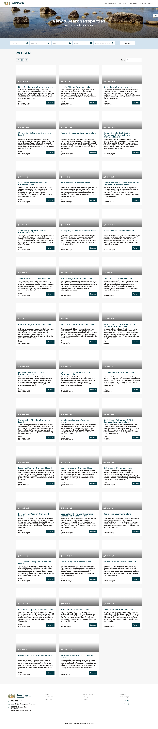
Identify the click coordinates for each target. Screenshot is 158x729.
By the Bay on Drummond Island (118, 468)
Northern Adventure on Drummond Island (77, 656)
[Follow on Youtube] (128, 704)
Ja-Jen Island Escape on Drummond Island (34, 563)
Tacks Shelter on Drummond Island (34, 278)
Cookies (85, 699)
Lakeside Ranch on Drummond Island (35, 655)
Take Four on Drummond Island (75, 609)
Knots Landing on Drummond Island (120, 372)
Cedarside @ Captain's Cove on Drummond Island (32, 231)
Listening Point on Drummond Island (35, 468)
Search (127, 43)
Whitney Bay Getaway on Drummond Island (34, 134)
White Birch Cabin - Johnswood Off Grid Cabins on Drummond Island (121, 184)
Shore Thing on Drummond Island (76, 562)
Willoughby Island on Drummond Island (78, 230)
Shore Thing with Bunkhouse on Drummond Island (32, 184)
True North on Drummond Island (75, 183)
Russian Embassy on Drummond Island (78, 133)
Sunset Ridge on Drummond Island (77, 278)
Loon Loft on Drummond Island (118, 278)
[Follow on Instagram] (124, 704)
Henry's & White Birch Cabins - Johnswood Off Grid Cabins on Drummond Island (117, 135)
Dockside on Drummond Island (117, 514)
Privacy (85, 697)
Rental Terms (49, 697)
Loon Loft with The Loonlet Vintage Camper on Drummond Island (77, 515)
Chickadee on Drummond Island (118, 87)
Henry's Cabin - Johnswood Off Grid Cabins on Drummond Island (120, 325)
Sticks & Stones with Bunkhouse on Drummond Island (77, 373)
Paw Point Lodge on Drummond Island (35, 609)
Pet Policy (48, 699)
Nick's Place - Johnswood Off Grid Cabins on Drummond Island (119, 421)
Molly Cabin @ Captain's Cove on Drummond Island (32, 373)
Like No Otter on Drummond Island (76, 87)
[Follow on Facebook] (121, 704)
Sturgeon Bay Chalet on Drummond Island (34, 421)
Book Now (124, 694)
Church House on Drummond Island (120, 562)
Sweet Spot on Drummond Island (118, 609)
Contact (151, 3)
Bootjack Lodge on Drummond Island (35, 324)
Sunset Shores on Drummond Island (77, 468)
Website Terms (88, 694)
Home (47, 694)
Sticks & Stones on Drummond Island (78, 324)
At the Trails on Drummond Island (119, 230)
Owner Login (124, 697)
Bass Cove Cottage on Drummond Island (33, 515)
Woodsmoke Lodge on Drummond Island (76, 421)
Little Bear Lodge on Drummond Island (35, 87)
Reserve (50, 102)
